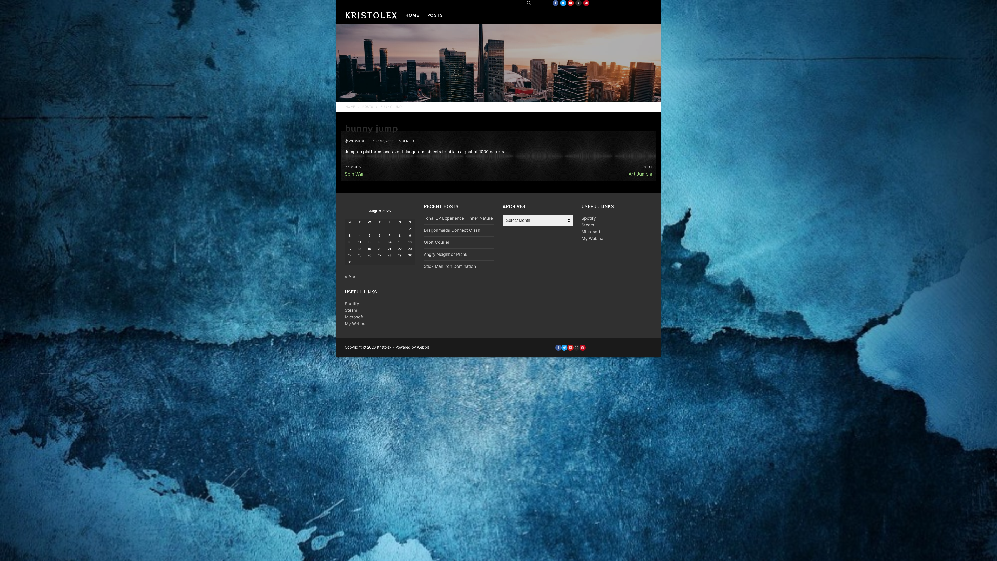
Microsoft (354, 316)
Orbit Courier (436, 242)
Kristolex (371, 15)
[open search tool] (529, 3)
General (408, 141)
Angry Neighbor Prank (445, 254)
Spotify (352, 303)
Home (350, 107)
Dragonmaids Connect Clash (452, 230)
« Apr (350, 276)
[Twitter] (563, 3)
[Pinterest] (586, 3)
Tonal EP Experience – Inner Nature (458, 218)
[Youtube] (571, 3)
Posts (367, 107)
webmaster (358, 141)
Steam (351, 310)
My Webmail (357, 323)
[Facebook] (555, 3)
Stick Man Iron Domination (450, 266)
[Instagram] (578, 3)
